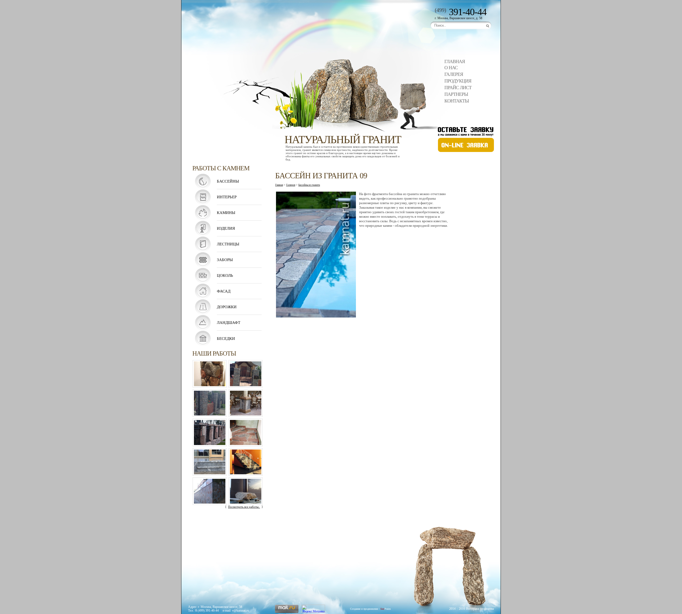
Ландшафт (228, 322)
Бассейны (228, 181)
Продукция (457, 81)
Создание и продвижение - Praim (370, 608)
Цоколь (225, 275)
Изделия (226, 228)
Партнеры (456, 94)
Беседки (226, 338)
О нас (451, 67)
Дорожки (227, 307)
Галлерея (290, 185)
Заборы (225, 260)
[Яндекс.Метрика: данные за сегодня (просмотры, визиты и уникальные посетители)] (313, 609)
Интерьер (227, 197)
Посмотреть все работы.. (244, 506)
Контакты (456, 101)
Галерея (453, 74)
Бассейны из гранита (309, 185)
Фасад (223, 291)
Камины (226, 213)
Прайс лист (458, 87)
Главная (454, 61)
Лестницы (228, 244)
